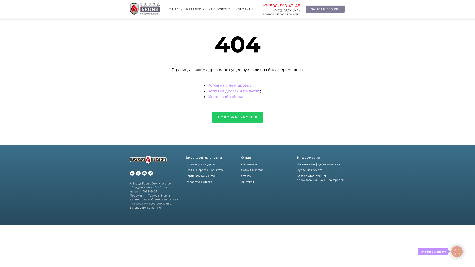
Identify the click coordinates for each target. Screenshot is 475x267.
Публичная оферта (309, 170)
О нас (174, 9)
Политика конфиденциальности (318, 164)
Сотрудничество (252, 170)
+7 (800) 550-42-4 (280, 5)
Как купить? (219, 9)
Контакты (244, 9)
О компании (249, 164)
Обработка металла (199, 182)
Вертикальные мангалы (201, 176)
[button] (237, 117)
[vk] (132, 173)
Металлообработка (225, 97)
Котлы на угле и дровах (229, 85)
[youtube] (144, 173)
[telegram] (150, 173)
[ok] (138, 173)
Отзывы (246, 176)
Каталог (194, 9)
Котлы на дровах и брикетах (234, 91)
